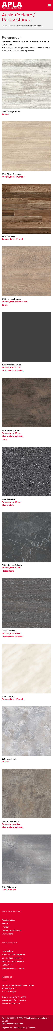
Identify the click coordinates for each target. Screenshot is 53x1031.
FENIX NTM (7, 965)
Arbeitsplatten (8, 920)
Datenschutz (20, 1027)
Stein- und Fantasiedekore (13, 954)
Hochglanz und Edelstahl (13, 961)
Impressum (7, 1027)
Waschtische (7, 934)
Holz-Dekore (7, 951)
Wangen (5, 923)
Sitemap (31, 1027)
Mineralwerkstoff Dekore (13, 968)
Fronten (5, 927)
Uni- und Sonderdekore (12, 958)
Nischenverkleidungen (12, 930)
